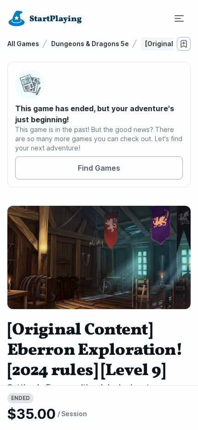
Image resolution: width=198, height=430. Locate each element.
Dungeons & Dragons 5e (90, 44)
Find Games (99, 168)
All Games (23, 44)
